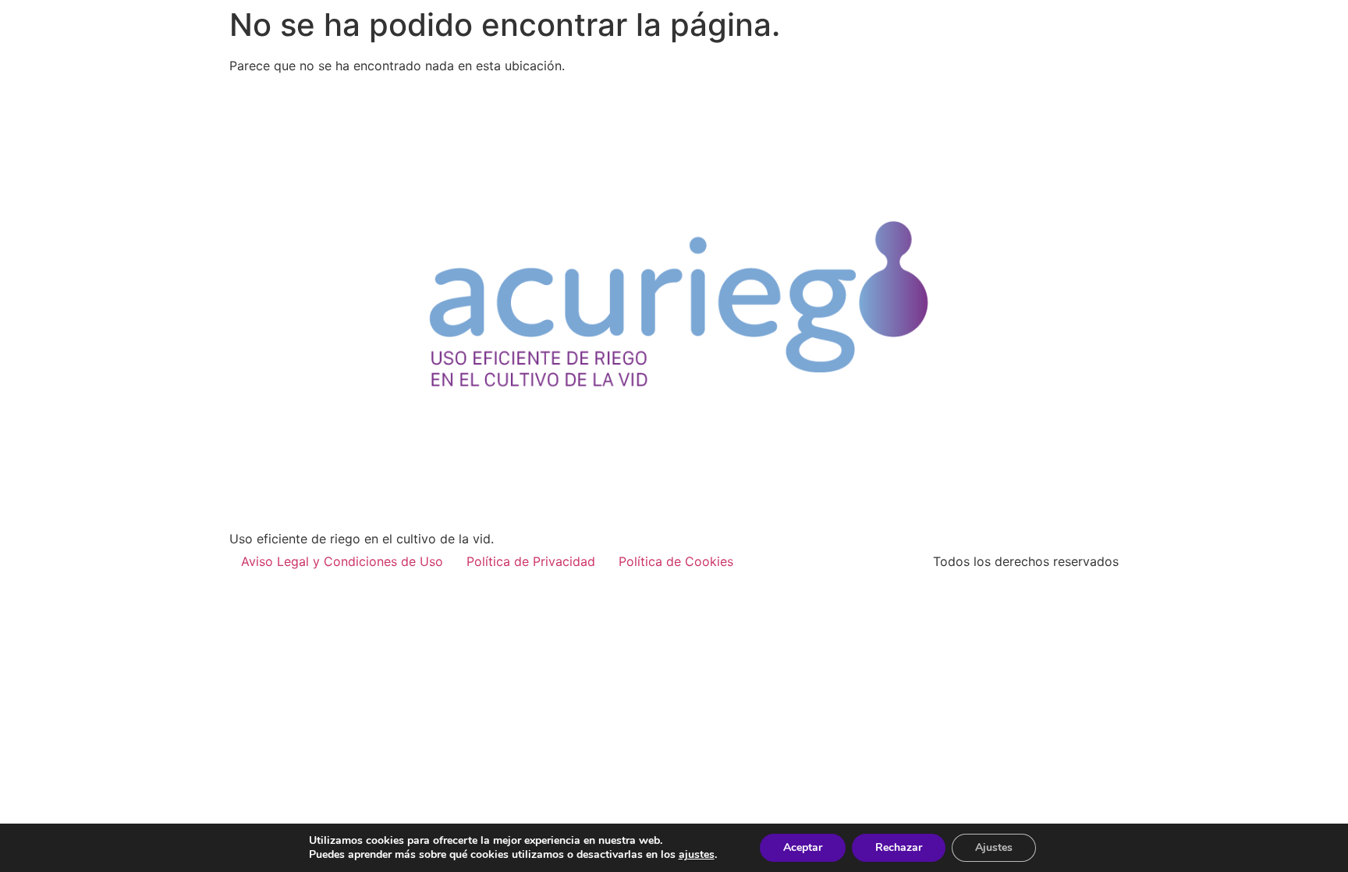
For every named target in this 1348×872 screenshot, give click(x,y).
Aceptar (802, 847)
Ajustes (994, 847)
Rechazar (898, 847)
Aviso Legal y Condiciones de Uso (342, 561)
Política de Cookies (676, 561)
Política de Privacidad (530, 561)
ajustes (697, 855)
